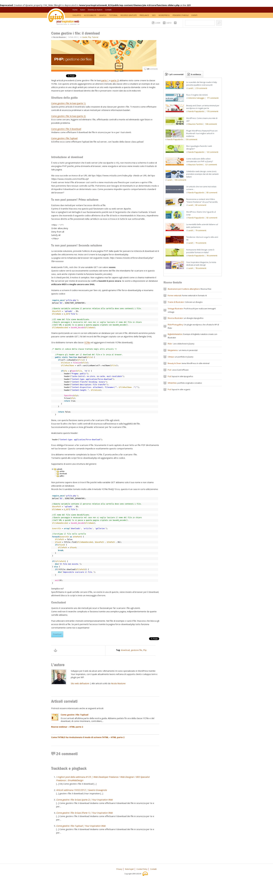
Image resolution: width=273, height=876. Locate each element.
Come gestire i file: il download (66, 128)
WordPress (164, 15)
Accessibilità (90, 15)
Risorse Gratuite (129, 15)
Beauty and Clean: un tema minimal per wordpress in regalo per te (202, 106)
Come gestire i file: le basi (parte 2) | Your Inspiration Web (84, 799)
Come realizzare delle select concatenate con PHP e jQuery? (199, 160)
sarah (190, 88)
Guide (84, 37)
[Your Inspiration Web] (145, 874)
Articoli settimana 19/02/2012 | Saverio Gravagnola (81, 790)
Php (89, 37)
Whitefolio (172, 383)
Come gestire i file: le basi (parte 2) (68, 116)
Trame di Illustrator (176, 302)
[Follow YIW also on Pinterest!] (176, 22)
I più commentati (176, 74)
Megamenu (173, 350)
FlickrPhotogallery (175, 324)
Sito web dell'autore (80, 683)
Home (75, 10)
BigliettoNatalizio (175, 334)
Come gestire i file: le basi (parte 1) (68, 103)
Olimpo (171, 356)
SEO (154, 15)
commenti (152, 69)
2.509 (157, 22)
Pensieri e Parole (181, 15)
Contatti (108, 10)
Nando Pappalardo (196, 111)
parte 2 (114, 80)
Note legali (129, 869)
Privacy (119, 869)
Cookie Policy (141, 869)
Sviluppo (77, 15)
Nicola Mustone (59, 37)
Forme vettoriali (174, 295)
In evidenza (196, 74)
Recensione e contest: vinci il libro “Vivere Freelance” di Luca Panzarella (202, 200)
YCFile (87, 342)
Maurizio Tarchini (195, 124)
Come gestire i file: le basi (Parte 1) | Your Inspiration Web (84, 812)
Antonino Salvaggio (196, 98)
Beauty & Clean (174, 363)
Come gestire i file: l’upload (64, 138)
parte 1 (105, 80)
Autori (82, 10)
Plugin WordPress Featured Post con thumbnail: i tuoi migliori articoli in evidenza (202, 133)
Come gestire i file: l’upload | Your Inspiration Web (81, 825)
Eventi (194, 15)
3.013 (168, 22)
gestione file (136, 650)
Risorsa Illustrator (175, 318)
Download (57, 634)
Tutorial (113, 15)
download (125, 650)
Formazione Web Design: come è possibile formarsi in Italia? (200, 251)
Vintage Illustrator (175, 308)
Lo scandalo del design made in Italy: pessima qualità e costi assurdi (201, 83)
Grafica (102, 15)
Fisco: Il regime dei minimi (197, 95)
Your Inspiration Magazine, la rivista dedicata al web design (201, 263)
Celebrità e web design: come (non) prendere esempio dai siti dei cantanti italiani (202, 174)
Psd (169, 370)
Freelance (144, 15)
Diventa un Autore (95, 10)
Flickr (170, 343)
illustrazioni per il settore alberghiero (184, 289)
